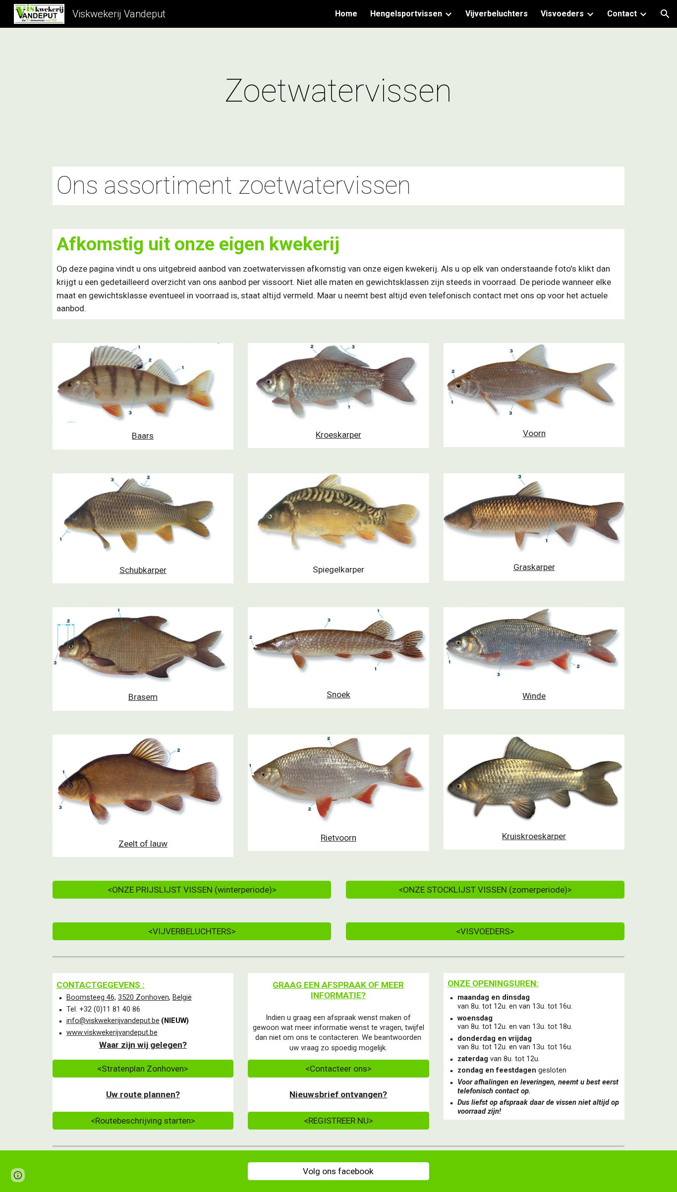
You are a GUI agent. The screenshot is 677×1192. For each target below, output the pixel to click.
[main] (338, 91)
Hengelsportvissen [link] (406, 13)
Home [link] (346, 13)
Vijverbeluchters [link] (496, 13)
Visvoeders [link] (562, 13)
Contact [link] (622, 13)
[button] (665, 14)
